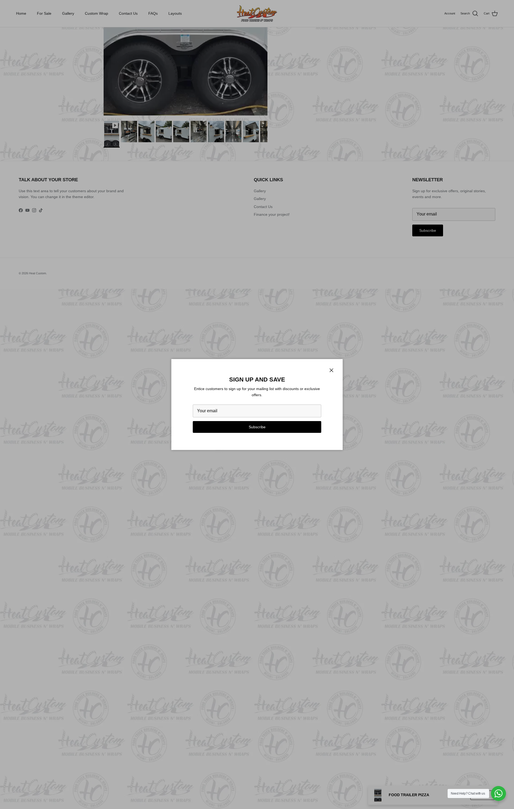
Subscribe (257, 427)
